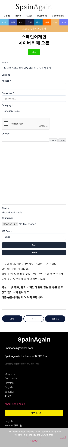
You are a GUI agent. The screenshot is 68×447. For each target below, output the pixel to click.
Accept (34, 440)
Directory (9, 382)
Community (58, 15)
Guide (7, 15)
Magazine (10, 374)
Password (8, 93)
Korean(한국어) (13, 425)
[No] (63, 437)
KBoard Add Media (12, 212)
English (9, 387)
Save (34, 252)
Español (9, 391)
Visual (53, 140)
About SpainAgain (15, 404)
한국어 (8, 396)
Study (29, 15)
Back (34, 245)
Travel (18, 15)
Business (42, 15)
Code (62, 140)
